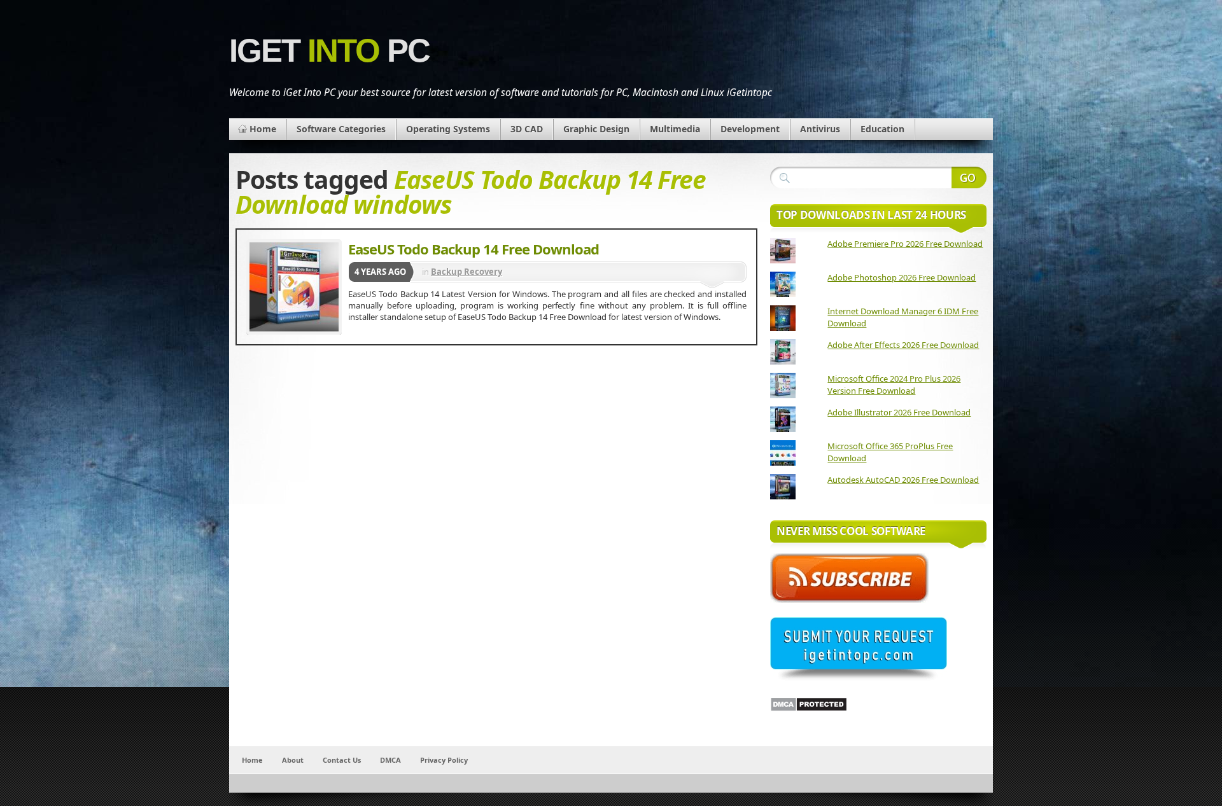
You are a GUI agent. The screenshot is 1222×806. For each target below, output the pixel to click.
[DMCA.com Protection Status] (808, 708)
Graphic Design (596, 129)
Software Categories (341, 129)
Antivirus (820, 129)
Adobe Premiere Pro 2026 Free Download (905, 243)
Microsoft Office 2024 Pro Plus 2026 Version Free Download (893, 385)
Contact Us (342, 760)
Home (262, 129)
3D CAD (526, 129)
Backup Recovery (466, 271)
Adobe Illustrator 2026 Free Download (899, 412)
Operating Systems (448, 129)
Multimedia (675, 129)
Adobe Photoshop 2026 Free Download (901, 277)
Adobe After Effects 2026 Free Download (903, 345)
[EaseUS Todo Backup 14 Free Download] (294, 287)
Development (750, 129)
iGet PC (329, 50)
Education (882, 129)
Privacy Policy (444, 760)
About (293, 760)
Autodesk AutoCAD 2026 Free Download (903, 479)
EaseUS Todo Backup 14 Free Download (473, 248)
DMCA (390, 760)
